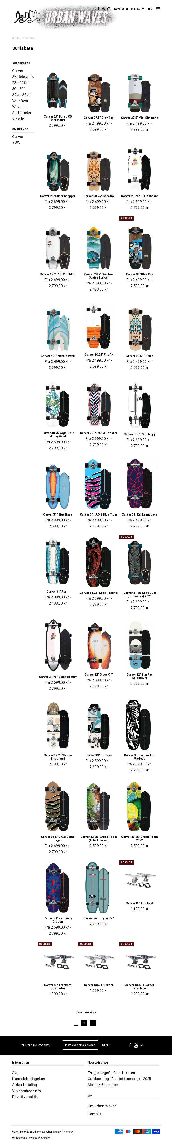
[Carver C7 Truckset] (139, 880)
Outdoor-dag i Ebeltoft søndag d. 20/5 (119, 1078)
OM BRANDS (20, 129)
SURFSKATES (21, 63)
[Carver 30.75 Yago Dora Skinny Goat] (58, 403)
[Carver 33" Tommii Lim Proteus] (139, 724)
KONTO (119, 8)
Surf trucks (21, 113)
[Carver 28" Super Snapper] (58, 165)
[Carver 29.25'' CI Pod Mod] (58, 243)
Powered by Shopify (39, 1137)
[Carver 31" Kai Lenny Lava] (139, 484)
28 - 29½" (20, 82)
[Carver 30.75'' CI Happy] (139, 403)
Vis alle (18, 119)
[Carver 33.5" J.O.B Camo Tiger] (58, 806)
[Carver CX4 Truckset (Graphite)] (139, 962)
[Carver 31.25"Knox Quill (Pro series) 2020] (139, 562)
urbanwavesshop (42, 1131)
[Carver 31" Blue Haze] (58, 484)
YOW (16, 142)
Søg (15, 1072)
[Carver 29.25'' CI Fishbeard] (139, 165)
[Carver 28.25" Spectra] (98, 165)
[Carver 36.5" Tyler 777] (98, 888)
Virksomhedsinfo (26, 1091)
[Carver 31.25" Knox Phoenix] (98, 562)
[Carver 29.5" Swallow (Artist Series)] (98, 243)
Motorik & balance (103, 1085)
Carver (17, 136)
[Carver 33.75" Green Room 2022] (139, 806)
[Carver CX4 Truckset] (98, 962)
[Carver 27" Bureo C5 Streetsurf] (58, 87)
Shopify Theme (61, 1131)
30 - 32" (18, 89)
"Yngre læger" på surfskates (111, 1072)
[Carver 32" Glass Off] (98, 644)
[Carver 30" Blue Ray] (139, 243)
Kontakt (94, 1114)
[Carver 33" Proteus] (98, 724)
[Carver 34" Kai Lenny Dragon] (58, 888)
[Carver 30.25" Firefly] (98, 325)
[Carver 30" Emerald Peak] (58, 325)
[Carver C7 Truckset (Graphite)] (58, 962)
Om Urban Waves (102, 1106)
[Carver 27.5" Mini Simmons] (139, 87)
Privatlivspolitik (25, 1096)
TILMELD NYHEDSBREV (35, 1045)
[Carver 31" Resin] (58, 562)
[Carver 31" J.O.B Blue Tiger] (98, 484)
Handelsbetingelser (28, 1078)
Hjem (16, 38)
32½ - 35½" (21, 95)
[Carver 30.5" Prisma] (139, 325)
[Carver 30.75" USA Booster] (98, 403)
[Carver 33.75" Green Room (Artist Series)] (98, 806)
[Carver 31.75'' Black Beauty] (58, 645)
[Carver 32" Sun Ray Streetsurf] (139, 644)
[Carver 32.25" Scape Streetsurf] (58, 724)
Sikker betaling (24, 1085)
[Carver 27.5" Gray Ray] (98, 87)
